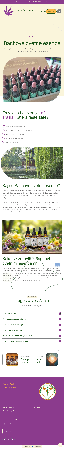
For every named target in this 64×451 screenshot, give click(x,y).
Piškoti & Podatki (8, 411)
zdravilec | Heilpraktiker (10, 387)
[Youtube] (13, 439)
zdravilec (18, 13)
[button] (43, 11)
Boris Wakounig (25, 10)
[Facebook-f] (4, 439)
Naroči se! (49, 2)
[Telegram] (8, 439)
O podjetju (37, 407)
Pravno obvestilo (8, 407)
